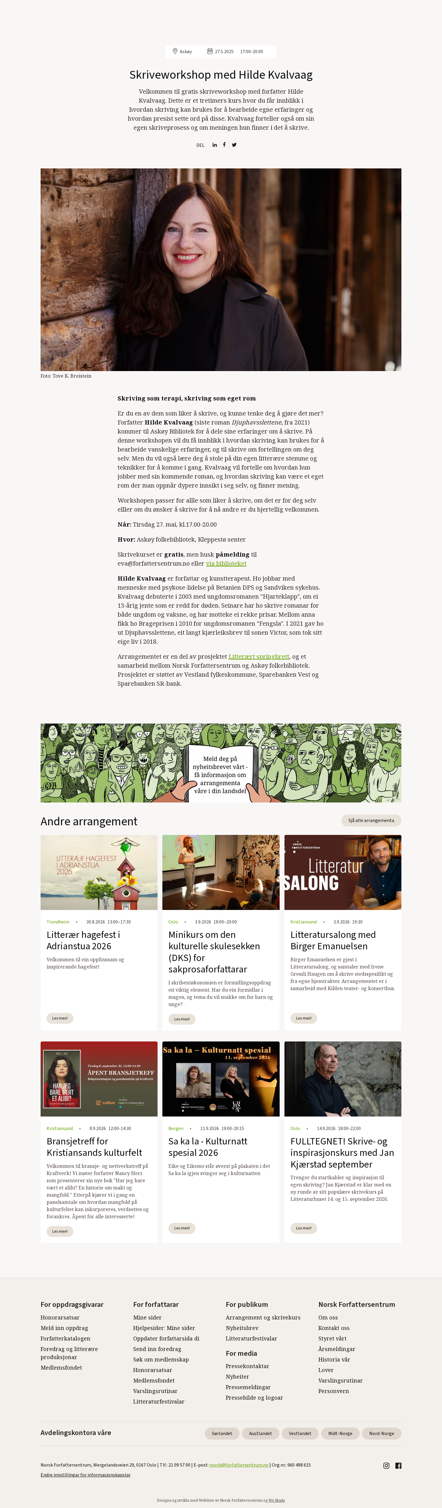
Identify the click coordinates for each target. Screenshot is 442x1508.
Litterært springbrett (259, 656)
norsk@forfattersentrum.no (239, 1465)
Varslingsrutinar (155, 1391)
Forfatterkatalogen (66, 1338)
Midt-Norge (340, 1433)
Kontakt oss (334, 1327)
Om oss (328, 1317)
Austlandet (260, 1433)
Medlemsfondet (61, 1367)
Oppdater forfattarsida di (166, 1338)
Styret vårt (332, 1338)
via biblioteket (226, 563)
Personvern (333, 1391)
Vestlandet (300, 1433)
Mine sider (147, 1317)
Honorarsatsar (60, 1317)
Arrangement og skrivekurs (263, 1317)
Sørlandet (222, 1433)
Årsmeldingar (336, 1348)
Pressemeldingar (248, 1387)
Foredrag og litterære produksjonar (69, 1353)
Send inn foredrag (157, 1348)
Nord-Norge (381, 1433)
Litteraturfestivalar (159, 1401)
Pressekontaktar (247, 1366)
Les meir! (60, 1018)
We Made (277, 1500)
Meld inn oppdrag (64, 1327)
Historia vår (334, 1359)
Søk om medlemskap (161, 1359)
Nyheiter (237, 1376)
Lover (326, 1370)
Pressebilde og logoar (254, 1397)
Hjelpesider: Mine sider (164, 1327)
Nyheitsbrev (242, 1327)
